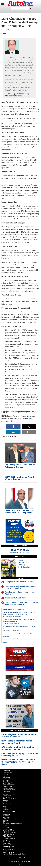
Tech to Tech (6, 797)
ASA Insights (6, 828)
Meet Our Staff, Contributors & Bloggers (15, 854)
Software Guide (7, 786)
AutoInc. (20, 3)
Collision (5, 774)
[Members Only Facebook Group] (12, 823)
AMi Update (6, 802)
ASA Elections (7, 842)
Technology (6, 780)
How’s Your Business (9, 789)
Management (7, 777)
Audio (4, 808)
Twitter (6, 815)
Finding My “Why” (8, 831)
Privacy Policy (15, 861)
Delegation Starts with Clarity (15, 598)
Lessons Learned (7, 796)
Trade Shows (6, 843)
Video (4, 806)
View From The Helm (9, 834)
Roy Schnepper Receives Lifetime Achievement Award (20, 466)
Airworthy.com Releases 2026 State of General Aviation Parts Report (18, 621)
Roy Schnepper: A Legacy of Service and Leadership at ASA (19, 754)
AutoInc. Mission (8, 849)
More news (5, 642)
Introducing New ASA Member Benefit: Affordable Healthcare (18, 735)
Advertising (21, 565)
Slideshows (6, 809)
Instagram (7, 817)
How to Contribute (8, 852)
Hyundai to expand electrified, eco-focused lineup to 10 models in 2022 (21, 587)
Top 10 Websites (8, 788)
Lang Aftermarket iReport (17, 95)
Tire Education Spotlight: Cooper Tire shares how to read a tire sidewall (21, 603)
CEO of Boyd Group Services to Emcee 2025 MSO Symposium (19, 511)
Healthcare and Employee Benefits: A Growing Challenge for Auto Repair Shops (18, 762)
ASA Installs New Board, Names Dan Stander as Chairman (17, 748)
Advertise (5, 851)
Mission (20, 560)
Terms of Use (25, 861)
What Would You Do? (9, 799)
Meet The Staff (22, 562)
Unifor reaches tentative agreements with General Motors (19, 628)
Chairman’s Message (9, 838)
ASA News (6, 840)
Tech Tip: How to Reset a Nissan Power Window (19, 593)
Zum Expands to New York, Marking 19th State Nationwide (18, 635)
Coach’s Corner (7, 829)
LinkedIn (6, 819)
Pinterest (7, 820)
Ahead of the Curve (8, 794)
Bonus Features (7, 782)
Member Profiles (7, 773)
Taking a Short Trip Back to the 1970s (19, 582)
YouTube (6, 822)
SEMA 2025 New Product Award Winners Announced (19, 478)
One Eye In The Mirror (9, 832)
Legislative (6, 776)
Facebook (7, 814)
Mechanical (6, 779)
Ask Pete (5, 800)
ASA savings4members (9, 845)
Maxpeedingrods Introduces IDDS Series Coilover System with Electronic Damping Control (18, 613)
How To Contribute (23, 567)
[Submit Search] (30, 8)
